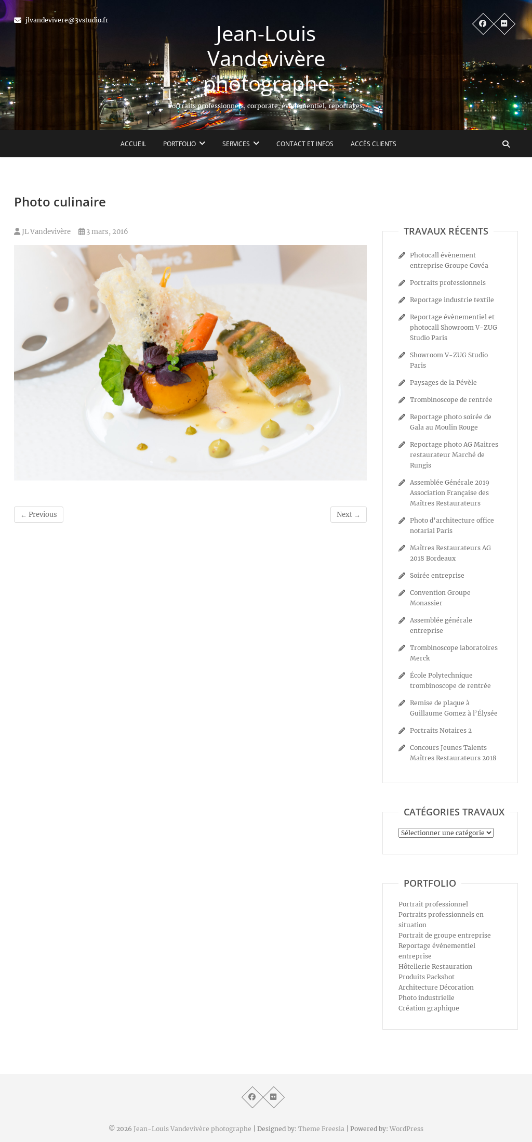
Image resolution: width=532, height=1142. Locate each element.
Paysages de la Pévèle (443, 382)
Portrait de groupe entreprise (444, 935)
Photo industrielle (426, 998)
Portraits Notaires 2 (441, 730)
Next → (349, 514)
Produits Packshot (426, 977)
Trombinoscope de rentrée (451, 400)
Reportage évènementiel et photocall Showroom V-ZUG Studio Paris (453, 327)
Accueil (133, 143)
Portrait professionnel (433, 904)
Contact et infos (305, 143)
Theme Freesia (321, 1129)
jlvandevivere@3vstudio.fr (66, 20)
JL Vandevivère (45, 231)
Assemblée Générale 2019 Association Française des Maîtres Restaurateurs (449, 492)
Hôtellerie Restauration (435, 966)
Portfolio (179, 143)
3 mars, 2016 (106, 231)
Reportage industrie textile (452, 300)
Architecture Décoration (436, 987)
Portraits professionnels (448, 283)
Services (236, 143)
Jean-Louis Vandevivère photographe (266, 58)
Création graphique (428, 1008)
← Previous (38, 514)
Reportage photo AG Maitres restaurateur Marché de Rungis (454, 454)
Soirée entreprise (437, 575)
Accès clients (373, 143)
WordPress (406, 1129)
